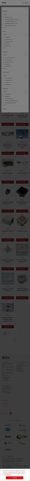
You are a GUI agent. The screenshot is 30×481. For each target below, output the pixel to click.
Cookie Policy (12, 472)
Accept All (14, 477)
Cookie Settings (7, 473)
